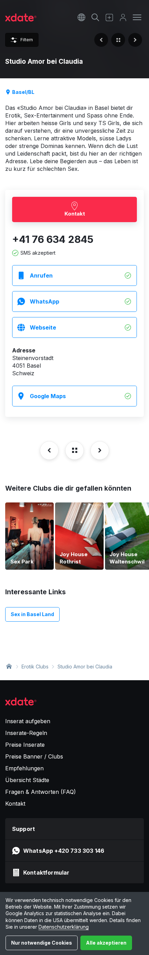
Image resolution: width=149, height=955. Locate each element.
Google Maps (48, 396)
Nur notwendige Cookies (41, 943)
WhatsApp (44, 301)
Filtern (26, 39)
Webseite (43, 327)
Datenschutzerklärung (63, 927)
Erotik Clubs (35, 666)
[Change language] (81, 17)
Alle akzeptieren (106, 943)
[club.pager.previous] (101, 40)
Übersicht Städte (27, 780)
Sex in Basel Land (32, 614)
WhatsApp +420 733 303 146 (63, 850)
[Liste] (118, 40)
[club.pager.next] (135, 40)
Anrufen (41, 275)
